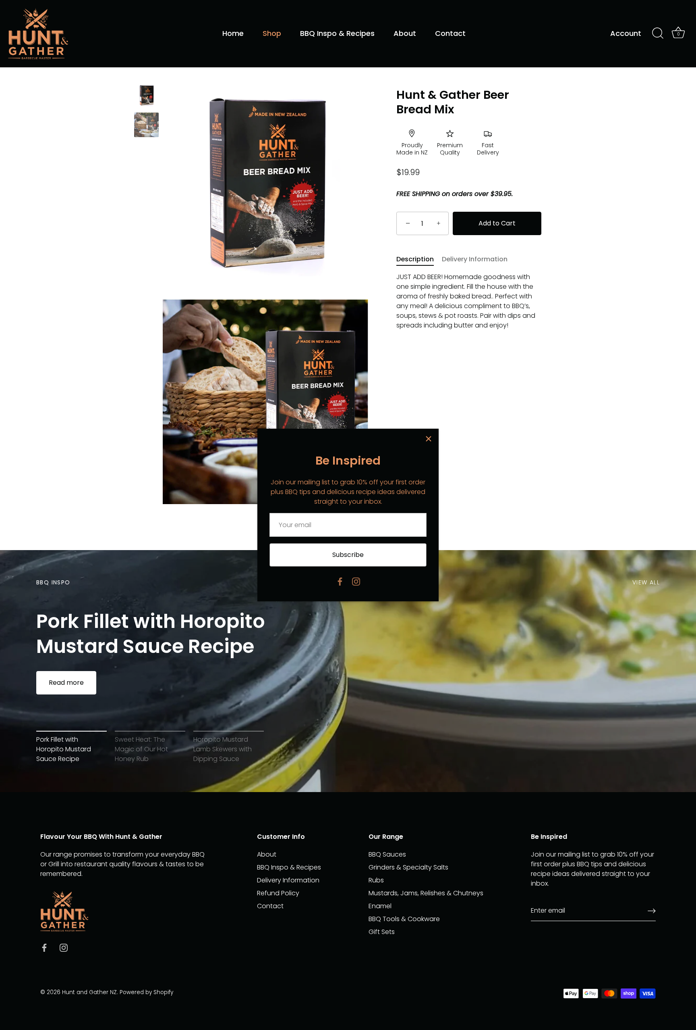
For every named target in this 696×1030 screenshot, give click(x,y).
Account (625, 33)
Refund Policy (278, 893)
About (405, 33)
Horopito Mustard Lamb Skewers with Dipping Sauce (222, 749)
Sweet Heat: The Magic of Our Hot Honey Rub (141, 749)
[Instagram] (356, 581)
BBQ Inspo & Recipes (337, 33)
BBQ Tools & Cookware (404, 919)
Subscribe (348, 554)
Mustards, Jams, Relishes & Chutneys (426, 893)
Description (415, 259)
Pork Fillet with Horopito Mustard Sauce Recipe (150, 634)
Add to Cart (497, 223)
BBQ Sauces (387, 854)
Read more (66, 682)
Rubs (376, 880)
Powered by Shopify (146, 992)
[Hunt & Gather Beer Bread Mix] (146, 95)
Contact (450, 33)
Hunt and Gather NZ (89, 992)
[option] (146, 97)
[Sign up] (652, 911)
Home (233, 33)
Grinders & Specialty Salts (408, 867)
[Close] (428, 439)
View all (646, 582)
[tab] (419, 260)
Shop (272, 33)
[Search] (658, 33)
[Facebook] (340, 581)
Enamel (380, 906)
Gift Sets (382, 931)
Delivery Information (475, 259)
